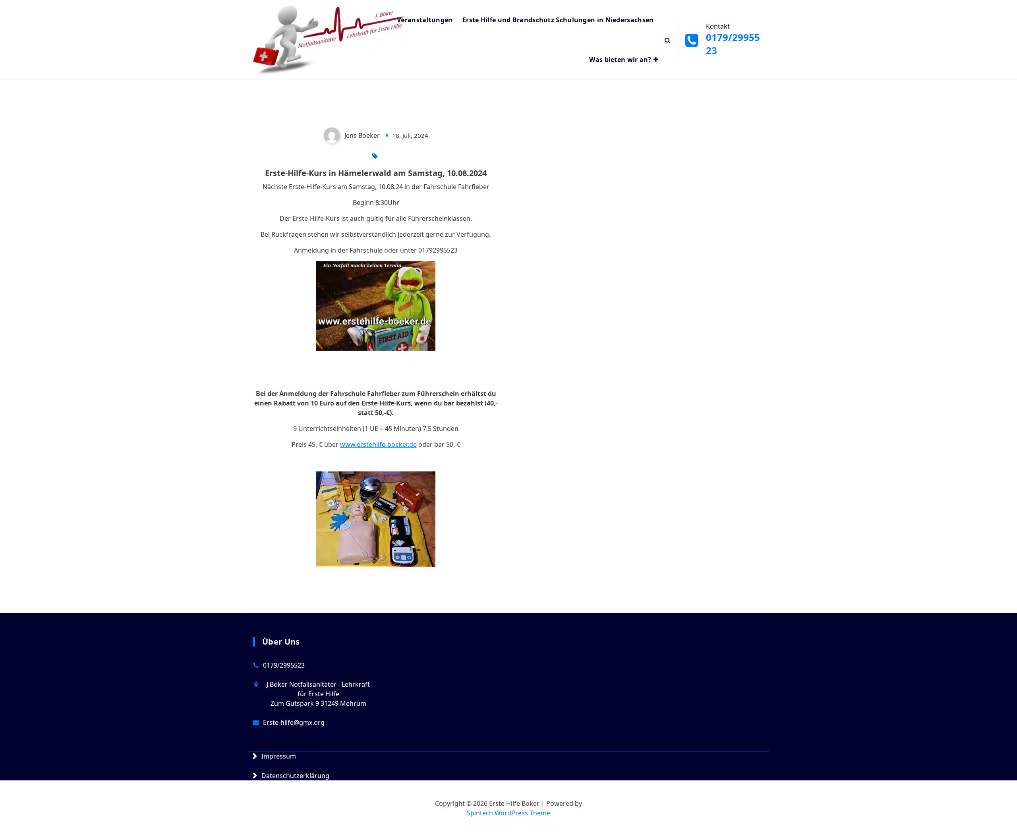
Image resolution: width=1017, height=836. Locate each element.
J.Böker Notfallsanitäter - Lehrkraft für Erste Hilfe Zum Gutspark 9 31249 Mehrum (318, 694)
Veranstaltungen (425, 19)
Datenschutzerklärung (295, 775)
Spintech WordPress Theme (508, 813)
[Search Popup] (667, 40)
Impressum (278, 756)
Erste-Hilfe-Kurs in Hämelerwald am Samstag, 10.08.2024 (376, 173)
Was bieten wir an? (620, 59)
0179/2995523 (284, 665)
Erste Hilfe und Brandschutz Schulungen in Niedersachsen (558, 19)
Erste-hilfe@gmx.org (294, 722)
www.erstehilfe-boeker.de (378, 444)
